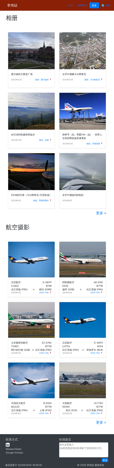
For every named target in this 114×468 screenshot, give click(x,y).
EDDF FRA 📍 (45, 292)
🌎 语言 (105, 5)
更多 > (101, 213)
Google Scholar (14, 452)
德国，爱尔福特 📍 (43, 80)
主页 (70, 5)
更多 (94, 5)
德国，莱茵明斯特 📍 (42, 200)
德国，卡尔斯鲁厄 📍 (93, 80)
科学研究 (82, 5)
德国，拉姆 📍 (45, 140)
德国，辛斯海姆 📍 (94, 144)
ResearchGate (13, 449)
